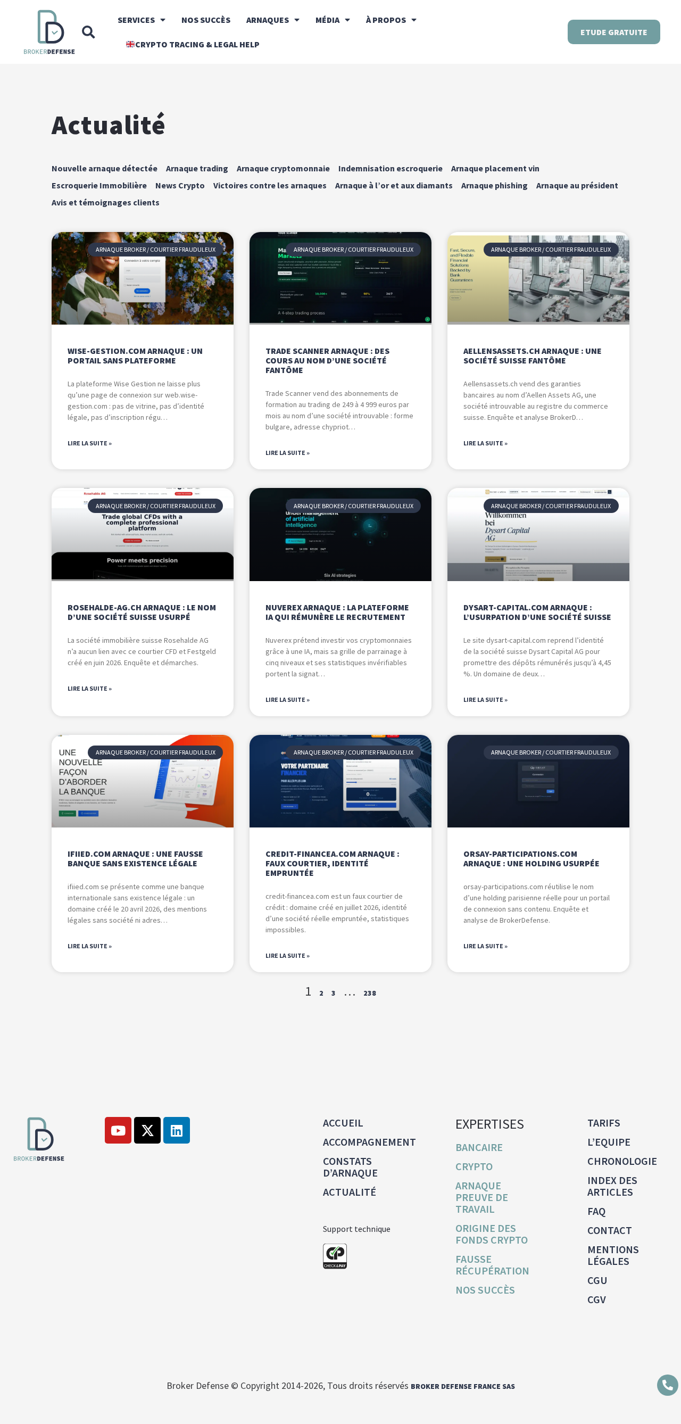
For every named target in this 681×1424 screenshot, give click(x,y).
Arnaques (267, 19)
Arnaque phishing (494, 185)
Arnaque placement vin (495, 168)
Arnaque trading (197, 168)
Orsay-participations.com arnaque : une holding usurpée (531, 858)
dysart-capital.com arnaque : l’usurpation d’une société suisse (537, 612)
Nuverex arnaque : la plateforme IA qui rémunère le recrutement (337, 612)
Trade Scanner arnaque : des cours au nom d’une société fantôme (327, 360)
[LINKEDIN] (176, 1130)
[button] (88, 32)
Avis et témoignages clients (106, 202)
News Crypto (180, 185)
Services (136, 19)
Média (327, 19)
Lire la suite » (90, 443)
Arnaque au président (577, 185)
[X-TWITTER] (147, 1130)
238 (369, 993)
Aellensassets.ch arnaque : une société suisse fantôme (532, 355)
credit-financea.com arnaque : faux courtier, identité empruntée (332, 863)
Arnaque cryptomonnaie (283, 168)
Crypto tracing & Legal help (197, 44)
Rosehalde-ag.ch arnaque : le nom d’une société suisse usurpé (142, 612)
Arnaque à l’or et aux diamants (394, 185)
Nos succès (205, 19)
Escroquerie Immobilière (99, 185)
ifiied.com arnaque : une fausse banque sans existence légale (135, 858)
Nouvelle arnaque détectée (104, 168)
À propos (386, 19)
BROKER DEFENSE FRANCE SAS (463, 1386)
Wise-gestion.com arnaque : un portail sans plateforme (135, 355)
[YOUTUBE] (118, 1130)
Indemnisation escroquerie (390, 168)
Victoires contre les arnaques (270, 185)
